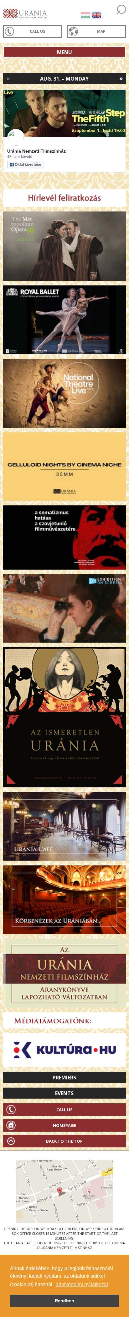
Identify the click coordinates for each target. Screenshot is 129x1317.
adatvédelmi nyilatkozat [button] (82, 1284)
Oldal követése (28, 164)
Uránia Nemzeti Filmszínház (36, 151)
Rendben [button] (64, 1300)
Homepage (64, 1125)
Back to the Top (64, 1141)
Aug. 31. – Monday (64, 78)
